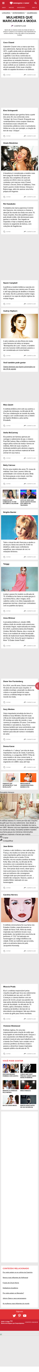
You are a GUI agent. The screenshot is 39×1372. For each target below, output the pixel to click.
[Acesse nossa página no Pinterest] (19, 1316)
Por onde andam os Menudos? (13, 1293)
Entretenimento (19, 13)
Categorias (6, 13)
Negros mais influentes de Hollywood (15, 1277)
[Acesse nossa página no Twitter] (14, 1316)
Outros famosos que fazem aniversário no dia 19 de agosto (19, 368)
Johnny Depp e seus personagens (14, 1298)
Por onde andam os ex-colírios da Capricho (17, 1272)
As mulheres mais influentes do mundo (16, 1303)
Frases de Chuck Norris (11, 1283)
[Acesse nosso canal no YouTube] (25, 1316)
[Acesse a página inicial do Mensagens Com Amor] (19, 3)
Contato (28, 1322)
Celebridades (32, 13)
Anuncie (35, 1322)
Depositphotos (19, 1323)
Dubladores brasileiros (10, 1288)
